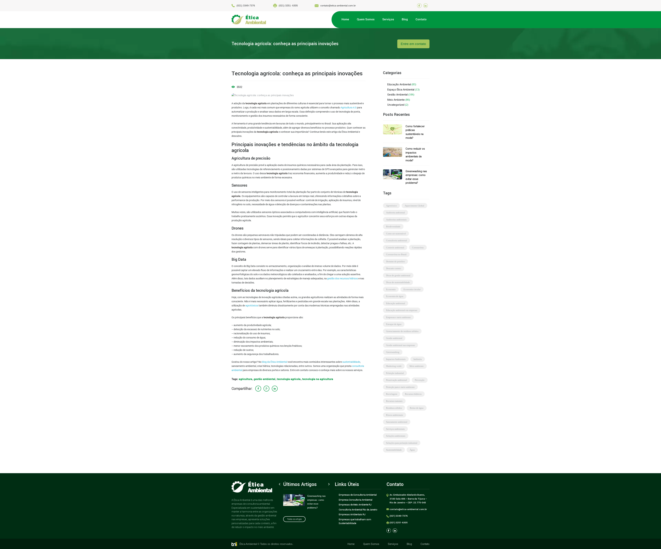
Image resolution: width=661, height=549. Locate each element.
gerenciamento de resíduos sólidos (402, 331)
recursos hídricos (413, 394)
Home (351, 544)
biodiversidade (393, 226)
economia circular (412, 289)
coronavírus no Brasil (396, 254)
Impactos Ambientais (396, 359)
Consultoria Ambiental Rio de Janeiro (358, 509)
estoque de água (393, 324)
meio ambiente (417, 366)
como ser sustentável (396, 233)
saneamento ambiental (396, 422)
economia (391, 289)
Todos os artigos (294, 519)
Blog (409, 544)
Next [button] (329, 484)
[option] (306, 501)
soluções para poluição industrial (401, 443)
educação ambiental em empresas (401, 310)
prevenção (419, 380)
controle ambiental (395, 247)
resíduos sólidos (394, 408)
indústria (417, 359)
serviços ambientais (395, 429)
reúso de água (416, 408)
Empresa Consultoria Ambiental (355, 499)
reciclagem (391, 394)
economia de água (394, 296)
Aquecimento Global (414, 205)
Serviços (393, 544)
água (412, 450)
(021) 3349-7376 (246, 5)
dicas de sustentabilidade (398, 282)
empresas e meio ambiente (398, 317)
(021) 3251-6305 (399, 522)
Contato (425, 544)
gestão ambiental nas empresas (400, 345)
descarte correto (393, 268)
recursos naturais (394, 401)
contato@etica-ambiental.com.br (338, 5)
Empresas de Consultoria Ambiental (358, 494)
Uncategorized (395, 104)
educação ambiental (395, 303)
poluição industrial (395, 373)
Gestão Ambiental (397, 94)
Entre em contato (413, 44)
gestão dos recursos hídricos (342, 278)
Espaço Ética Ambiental (400, 89)
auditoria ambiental (395, 212)
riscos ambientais (394, 415)
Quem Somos (371, 544)
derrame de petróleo (395, 261)
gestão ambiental (264, 379)
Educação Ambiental (399, 84)
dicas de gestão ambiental (398, 275)
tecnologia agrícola (289, 379)
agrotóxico (391, 205)
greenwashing (392, 352)
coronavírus (418, 247)
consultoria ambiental (396, 240)
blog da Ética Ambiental (274, 361)
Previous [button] (279, 484)
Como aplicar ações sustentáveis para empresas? (317, 500)
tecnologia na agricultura (317, 379)
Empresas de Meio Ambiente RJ (355, 504)
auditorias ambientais (396, 219)
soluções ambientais (395, 436)
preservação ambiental (396, 380)
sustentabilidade (351, 361)
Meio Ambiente (396, 99)
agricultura (245, 379)
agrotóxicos (251, 305)
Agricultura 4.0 (348, 107)
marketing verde (394, 366)
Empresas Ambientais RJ (352, 514)
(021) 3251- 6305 (288, 5)
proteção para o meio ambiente (400, 387)
